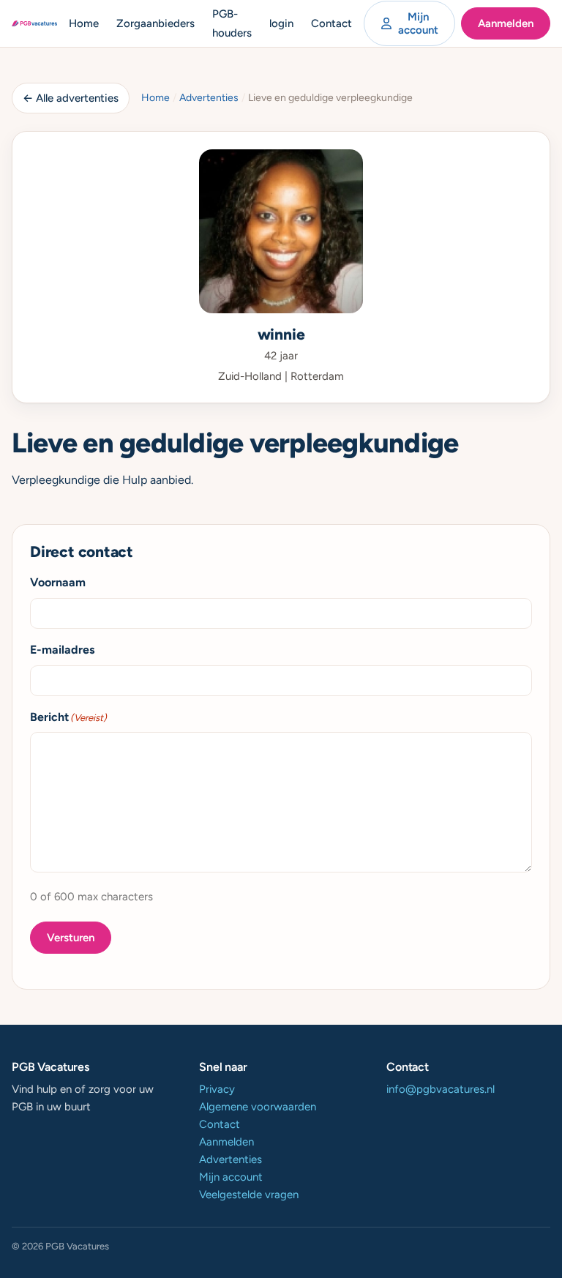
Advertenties (209, 97)
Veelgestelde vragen (249, 1194)
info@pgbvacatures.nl (440, 1089)
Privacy (217, 1089)
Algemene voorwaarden (257, 1106)
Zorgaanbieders (155, 23)
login (281, 23)
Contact (331, 23)
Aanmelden (505, 23)
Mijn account (418, 23)
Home (84, 23)
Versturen (70, 937)
